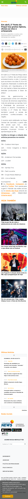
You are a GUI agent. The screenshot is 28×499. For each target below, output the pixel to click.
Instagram (20, 184)
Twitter (11, 186)
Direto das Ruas (12, 191)
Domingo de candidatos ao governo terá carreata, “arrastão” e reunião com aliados (13, 365)
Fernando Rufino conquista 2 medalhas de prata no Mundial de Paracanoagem (13, 392)
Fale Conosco (7, 467)
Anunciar (6, 460)
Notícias (24, 410)
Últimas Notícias (7, 352)
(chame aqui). (6, 195)
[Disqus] (14, 326)
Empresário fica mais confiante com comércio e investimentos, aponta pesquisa (13, 402)
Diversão (4, 21)
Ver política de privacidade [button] (9, 492)
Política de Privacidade (11, 464)
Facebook (9, 184)
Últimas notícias (21, 5)
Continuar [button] (7, 496)
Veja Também (8, 200)
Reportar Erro (8, 471)
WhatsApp (7, 193)
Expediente (6, 456)
